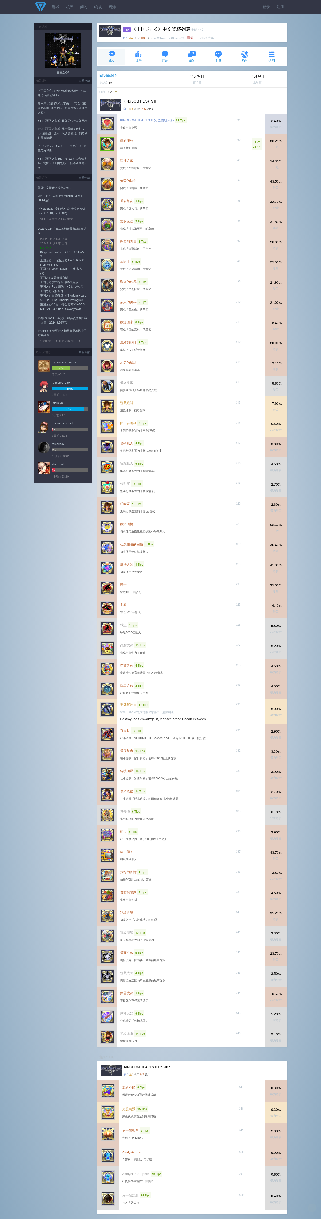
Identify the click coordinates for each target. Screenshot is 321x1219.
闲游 (112, 6)
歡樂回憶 (126, 523)
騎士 (123, 584)
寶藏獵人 (126, 463)
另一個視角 (130, 1130)
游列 (271, 60)
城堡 (123, 624)
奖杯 (112, 60)
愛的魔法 (126, 221)
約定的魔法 (128, 362)
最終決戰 (126, 382)
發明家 (125, 483)
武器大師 (126, 993)
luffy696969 (108, 75)
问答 (84, 6)
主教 (123, 604)
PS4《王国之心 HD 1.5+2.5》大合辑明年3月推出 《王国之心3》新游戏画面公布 (62, 162)
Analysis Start (132, 1152)
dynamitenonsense (64, 362)
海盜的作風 (128, 281)
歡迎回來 (126, 322)
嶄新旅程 (126, 140)
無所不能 (128, 1087)
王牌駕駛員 (128, 704)
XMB (110, 91)
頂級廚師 (126, 932)
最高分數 (126, 952)
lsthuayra (58, 403)
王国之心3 (63, 72)
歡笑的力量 (128, 241)
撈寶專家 (126, 665)
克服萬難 (128, 1108)
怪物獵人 (126, 443)
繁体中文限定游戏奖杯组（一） (57, 187)
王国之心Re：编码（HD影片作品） (62, 286)
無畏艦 (125, 811)
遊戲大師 (126, 972)
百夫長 (125, 730)
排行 (138, 60)
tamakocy (58, 444)
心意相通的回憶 (131, 544)
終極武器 (126, 1013)
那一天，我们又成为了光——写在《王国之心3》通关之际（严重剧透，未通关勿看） (62, 107)
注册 (280, 6)
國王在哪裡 (128, 422)
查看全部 (84, 80)
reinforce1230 (61, 382)
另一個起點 (130, 1195)
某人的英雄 (128, 301)
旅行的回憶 (128, 871)
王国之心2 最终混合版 (54, 277)
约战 (98, 6)
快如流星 (126, 791)
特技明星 (126, 770)
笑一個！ (126, 851)
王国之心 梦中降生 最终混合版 (59, 282)
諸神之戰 (126, 160)
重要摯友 (126, 200)
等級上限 (126, 1033)
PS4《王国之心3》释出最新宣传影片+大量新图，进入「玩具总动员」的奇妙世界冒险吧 (62, 133)
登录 (266, 6)
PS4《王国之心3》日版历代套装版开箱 (62, 120)
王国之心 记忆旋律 (51, 291)
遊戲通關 (126, 402)
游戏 (55, 6)
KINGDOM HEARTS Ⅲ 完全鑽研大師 (147, 120)
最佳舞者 (126, 750)
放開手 (125, 261)
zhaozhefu (58, 464)
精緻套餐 (126, 912)
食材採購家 (128, 892)
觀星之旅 (126, 685)
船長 (123, 831)
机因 (70, 6)
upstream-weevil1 (63, 423)
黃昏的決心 (128, 180)
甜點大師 (126, 645)
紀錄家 (125, 503)
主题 (218, 60)
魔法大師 (126, 564)
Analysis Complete (136, 1173)
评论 (165, 60)
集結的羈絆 (128, 342)
